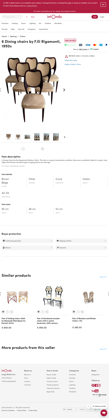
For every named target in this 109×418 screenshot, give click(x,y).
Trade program (53, 385)
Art (40, 23)
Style (13, 29)
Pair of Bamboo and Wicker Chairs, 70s (84, 319)
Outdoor (48, 23)
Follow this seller (71, 60)
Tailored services (53, 388)
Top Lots (21, 29)
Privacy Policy (21, 410)
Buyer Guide (51, 374)
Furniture (5, 23)
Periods (4, 29)
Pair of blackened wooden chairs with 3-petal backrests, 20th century (48, 320)
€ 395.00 (77, 327)
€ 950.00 (42, 327)
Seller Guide (51, 378)
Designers (32, 29)
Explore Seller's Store (73, 64)
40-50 (5, 193)
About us (27, 374)
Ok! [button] (103, 4)
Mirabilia (58, 23)
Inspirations (43, 29)
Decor (23, 23)
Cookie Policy (32, 410)
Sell (94, 17)
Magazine (96, 374)
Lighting (32, 23)
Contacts (27, 385)
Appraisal (50, 391)
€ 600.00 (6, 327)
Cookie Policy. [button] (31, 6)
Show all (102, 277)
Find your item (52, 381)
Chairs (22, 36)
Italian (86, 179)
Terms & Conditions (8, 410)
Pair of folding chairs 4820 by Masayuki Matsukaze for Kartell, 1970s (14, 320)
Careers (27, 381)
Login (102, 17)
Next (64, 90)
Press (26, 378)
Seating (15, 23)
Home (4, 36)
